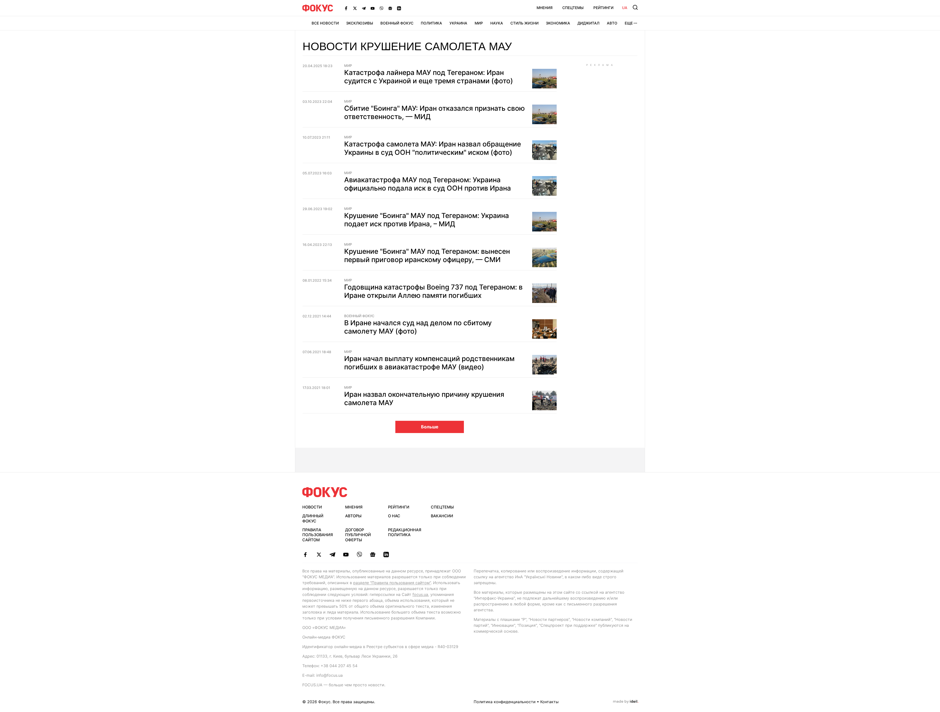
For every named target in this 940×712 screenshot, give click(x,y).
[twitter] (318, 554)
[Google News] (390, 8)
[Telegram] (363, 8)
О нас (394, 515)
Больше (429, 426)
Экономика (558, 23)
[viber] (359, 554)
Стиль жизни (524, 23)
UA (624, 8)
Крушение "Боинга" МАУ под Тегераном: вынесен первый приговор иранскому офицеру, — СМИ (427, 255)
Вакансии (442, 515)
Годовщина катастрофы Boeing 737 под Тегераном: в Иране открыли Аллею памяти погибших (433, 291)
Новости (312, 507)
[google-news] (372, 554)
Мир (479, 23)
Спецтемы (573, 8)
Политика (431, 23)
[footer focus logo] (324, 492)
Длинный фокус (312, 518)
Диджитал (588, 23)
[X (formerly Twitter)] (355, 8)
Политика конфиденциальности (505, 701)
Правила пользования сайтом (317, 535)
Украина (458, 23)
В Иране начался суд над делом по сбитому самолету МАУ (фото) (418, 327)
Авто (612, 23)
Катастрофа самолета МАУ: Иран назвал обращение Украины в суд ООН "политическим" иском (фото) (432, 148)
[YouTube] (372, 8)
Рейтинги (603, 8)
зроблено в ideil (625, 701)
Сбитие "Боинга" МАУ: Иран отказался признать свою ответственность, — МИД (434, 112)
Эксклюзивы (359, 23)
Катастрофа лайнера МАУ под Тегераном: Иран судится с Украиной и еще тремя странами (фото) (428, 76)
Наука (496, 23)
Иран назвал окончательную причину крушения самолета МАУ (424, 398)
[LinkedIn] (399, 8)
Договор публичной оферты (358, 535)
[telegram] (332, 554)
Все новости (325, 23)
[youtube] (345, 554)
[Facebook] (346, 8)
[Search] (635, 7)
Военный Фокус (396, 23)
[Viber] (381, 8)
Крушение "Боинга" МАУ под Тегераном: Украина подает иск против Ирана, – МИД (426, 219)
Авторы (353, 515)
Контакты (549, 701)
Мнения (544, 8)
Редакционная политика (404, 532)
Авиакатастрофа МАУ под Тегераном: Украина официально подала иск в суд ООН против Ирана (427, 184)
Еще (629, 23)
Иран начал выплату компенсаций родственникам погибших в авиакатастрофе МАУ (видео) (429, 362)
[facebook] (305, 554)
